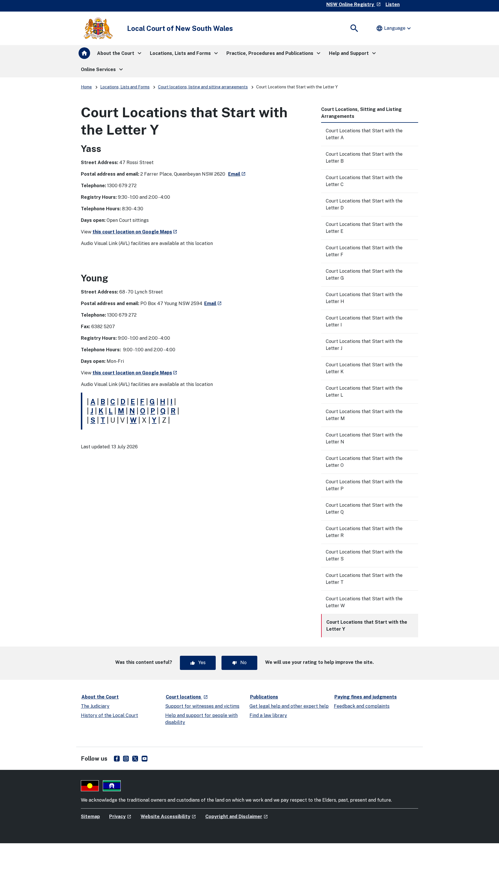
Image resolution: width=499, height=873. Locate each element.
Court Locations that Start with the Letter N (364, 438)
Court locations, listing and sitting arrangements (203, 87)
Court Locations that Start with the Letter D (364, 204)
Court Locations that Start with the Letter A (364, 134)
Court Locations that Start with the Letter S (364, 555)
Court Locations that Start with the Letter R (364, 532)
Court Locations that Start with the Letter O (364, 462)
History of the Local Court (109, 715)
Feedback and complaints (362, 706)
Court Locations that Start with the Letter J (364, 345)
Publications (264, 697)
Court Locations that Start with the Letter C (364, 181)
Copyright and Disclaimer (236, 816)
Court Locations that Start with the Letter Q (364, 508)
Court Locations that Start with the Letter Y (366, 625)
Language (394, 28)
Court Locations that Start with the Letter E (364, 228)
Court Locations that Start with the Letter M (364, 415)
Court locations (187, 697)
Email (236, 174)
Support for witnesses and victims (202, 706)
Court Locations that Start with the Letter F (364, 251)
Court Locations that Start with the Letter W (364, 602)
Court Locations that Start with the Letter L (364, 391)
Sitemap (90, 816)
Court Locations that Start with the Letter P (364, 485)
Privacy (120, 816)
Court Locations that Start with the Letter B (364, 157)
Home (86, 87)
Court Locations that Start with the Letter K (364, 368)
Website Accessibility (168, 816)
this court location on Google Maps (134, 232)
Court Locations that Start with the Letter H (364, 298)
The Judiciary (95, 706)
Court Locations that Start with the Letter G (364, 274)
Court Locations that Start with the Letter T (364, 579)
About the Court (100, 697)
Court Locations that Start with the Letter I (364, 321)
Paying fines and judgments (365, 697)
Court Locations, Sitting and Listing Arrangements (361, 113)
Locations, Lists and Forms (125, 87)
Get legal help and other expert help (289, 706)
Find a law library (268, 715)
